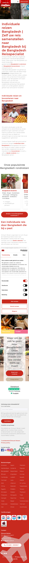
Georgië (3, 498)
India (2, 501)
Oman (12, 507)
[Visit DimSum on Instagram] (3, 553)
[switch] (25, 285)
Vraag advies (14, 379)
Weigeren (14, 311)
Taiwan (22, 489)
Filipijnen (4, 495)
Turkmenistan (24, 501)
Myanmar (13, 498)
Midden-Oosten (13, 490)
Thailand (22, 492)
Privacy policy (5, 442)
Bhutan (3, 474)
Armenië (3, 465)
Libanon (13, 483)
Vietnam (22, 504)
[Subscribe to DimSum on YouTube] (11, 450)
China (3, 486)
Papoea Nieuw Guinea (22, 471)
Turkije (22, 498)
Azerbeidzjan (5, 468)
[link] (7, 321)
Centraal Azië (3, 481)
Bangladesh (5, 471)
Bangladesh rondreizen (18, 64)
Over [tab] (24, 255)
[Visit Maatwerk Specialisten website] (4, 523)
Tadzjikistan (23, 486)
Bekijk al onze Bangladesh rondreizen (14, 214)
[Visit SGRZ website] (9, 517)
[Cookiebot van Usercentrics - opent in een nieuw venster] (20, 251)
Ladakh (12, 477)
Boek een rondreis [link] (14, 373)
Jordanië (13, 468)
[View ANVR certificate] (14, 517)
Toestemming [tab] (6, 255)
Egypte (3, 489)
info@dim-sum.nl (8, 540)
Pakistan (22, 465)
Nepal (12, 501)
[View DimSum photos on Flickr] (5, 450)
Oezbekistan (14, 504)
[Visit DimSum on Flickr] (6, 553)
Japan (12, 465)
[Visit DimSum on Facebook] (2, 450)
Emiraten (4, 492)
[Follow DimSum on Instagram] (8, 450)
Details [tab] (15, 255)
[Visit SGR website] (3, 517)
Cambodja (4, 477)
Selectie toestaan (14, 306)
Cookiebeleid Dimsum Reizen (10, 440)
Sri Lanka (23, 483)
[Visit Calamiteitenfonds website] (19, 517)
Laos (11, 480)
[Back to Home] (5, 3)
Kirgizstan (13, 474)
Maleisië (13, 486)
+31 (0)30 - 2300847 (12, 545)
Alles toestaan (14, 301)
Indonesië (4, 504)
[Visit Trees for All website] (24, 517)
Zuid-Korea (23, 507)
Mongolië (13, 495)
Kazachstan (14, 471)
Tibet (21, 495)
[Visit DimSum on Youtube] (5, 553)
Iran (2, 507)
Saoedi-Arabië (22, 478)
